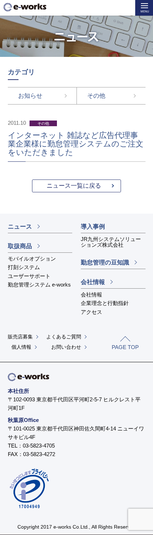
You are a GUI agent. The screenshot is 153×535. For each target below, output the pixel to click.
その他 (96, 95)
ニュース (20, 226)
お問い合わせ (66, 347)
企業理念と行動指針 (105, 303)
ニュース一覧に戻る (74, 185)
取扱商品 (20, 246)
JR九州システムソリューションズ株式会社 (111, 242)
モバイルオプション (32, 259)
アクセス (91, 312)
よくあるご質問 (63, 336)
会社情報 (93, 282)
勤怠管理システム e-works (39, 285)
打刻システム (24, 267)
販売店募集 (20, 336)
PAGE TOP (125, 347)
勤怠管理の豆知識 (105, 262)
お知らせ (30, 95)
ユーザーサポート (29, 276)
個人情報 (21, 347)
